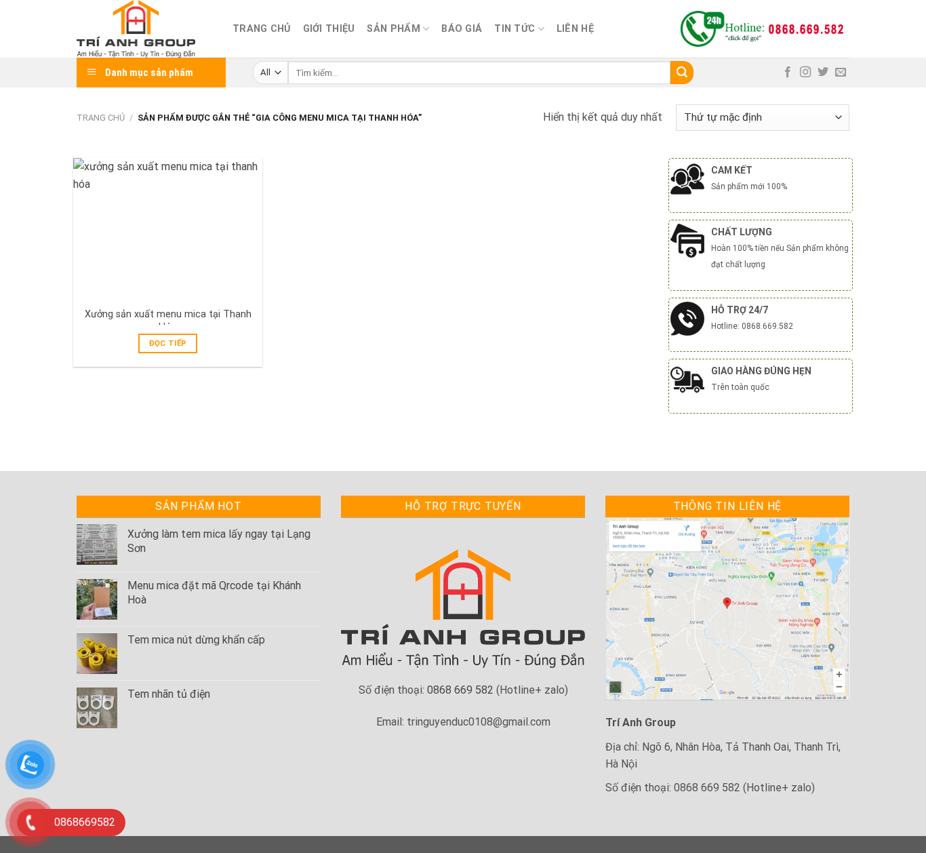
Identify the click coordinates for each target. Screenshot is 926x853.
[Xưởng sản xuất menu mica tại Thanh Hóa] (167, 229)
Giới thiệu (329, 29)
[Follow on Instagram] (805, 72)
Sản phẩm (393, 29)
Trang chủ (262, 29)
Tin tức (514, 29)
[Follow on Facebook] (787, 72)
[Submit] (681, 72)
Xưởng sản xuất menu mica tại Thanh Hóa (168, 321)
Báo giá (461, 29)
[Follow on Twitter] (823, 72)
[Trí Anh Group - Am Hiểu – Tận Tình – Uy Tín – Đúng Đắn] (144, 29)
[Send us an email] (840, 72)
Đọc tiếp (168, 343)
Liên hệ (575, 29)
